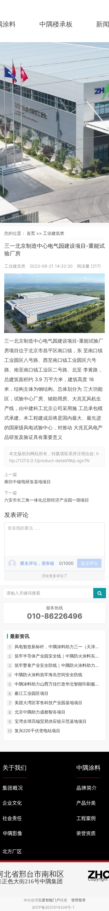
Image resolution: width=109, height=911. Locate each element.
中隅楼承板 (56, 24)
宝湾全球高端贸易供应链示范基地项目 (51, 721)
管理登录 (78, 900)
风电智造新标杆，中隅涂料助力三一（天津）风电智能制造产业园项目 (57, 647)
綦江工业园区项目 (31, 693)
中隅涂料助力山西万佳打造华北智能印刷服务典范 (57, 684)
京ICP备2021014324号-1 (53, 907)
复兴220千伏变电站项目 (37, 730)
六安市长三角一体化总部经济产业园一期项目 (46, 499)
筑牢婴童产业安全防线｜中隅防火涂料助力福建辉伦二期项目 (57, 665)
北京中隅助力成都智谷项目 (40, 711)
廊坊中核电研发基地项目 (27, 481)
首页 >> (35, 233)
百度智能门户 (49, 900)
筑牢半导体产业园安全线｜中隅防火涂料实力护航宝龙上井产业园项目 (57, 656)
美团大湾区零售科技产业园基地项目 (48, 702)
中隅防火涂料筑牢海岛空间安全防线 (48, 674)
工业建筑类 (53, 233)
